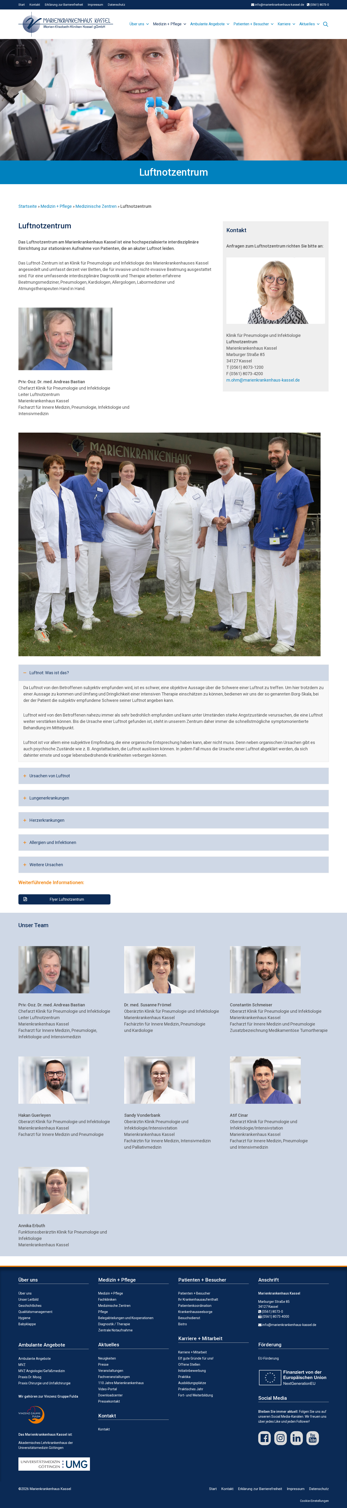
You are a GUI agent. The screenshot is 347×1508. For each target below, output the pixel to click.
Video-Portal (107, 1389)
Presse (103, 1364)
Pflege (103, 1312)
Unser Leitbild (28, 1299)
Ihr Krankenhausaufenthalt (198, 1299)
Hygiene (24, 1318)
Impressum (95, 4)
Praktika (184, 1377)
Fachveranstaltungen (114, 1377)
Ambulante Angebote (207, 24)
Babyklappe (27, 1324)
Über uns (137, 24)
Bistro (182, 1324)
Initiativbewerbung (192, 1371)
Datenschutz (116, 4)
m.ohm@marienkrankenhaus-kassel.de (263, 380)
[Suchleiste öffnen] (325, 23)
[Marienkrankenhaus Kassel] (67, 24)
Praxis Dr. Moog (29, 1377)
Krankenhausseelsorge (195, 1312)
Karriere (284, 24)
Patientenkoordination (195, 1306)
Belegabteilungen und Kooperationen (125, 1318)
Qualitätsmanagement (35, 1312)
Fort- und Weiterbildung (195, 1395)
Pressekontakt (109, 1401)
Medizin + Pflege (167, 24)
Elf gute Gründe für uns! (195, 1358)
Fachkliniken (107, 1299)
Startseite (27, 206)
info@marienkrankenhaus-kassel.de (279, 4)
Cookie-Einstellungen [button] (314, 1501)
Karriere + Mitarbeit (192, 1352)
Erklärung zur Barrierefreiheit (64, 4)
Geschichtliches (30, 1306)
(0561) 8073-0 (319, 4)
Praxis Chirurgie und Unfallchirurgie (44, 1383)
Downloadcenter (110, 1395)
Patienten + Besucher (251, 24)
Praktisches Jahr (190, 1389)
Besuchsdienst (189, 1318)
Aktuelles (307, 24)
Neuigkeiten (107, 1358)
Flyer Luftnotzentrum (67, 899)
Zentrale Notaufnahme (115, 1330)
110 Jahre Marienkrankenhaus (121, 1383)
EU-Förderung (268, 1358)
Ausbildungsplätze (192, 1383)
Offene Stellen (189, 1364)
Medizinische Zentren (96, 206)
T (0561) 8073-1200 (244, 367)
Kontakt (35, 4)
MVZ (21, 1365)
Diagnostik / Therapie (114, 1324)
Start (21, 4)
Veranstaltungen (110, 1371)
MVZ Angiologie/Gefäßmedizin (41, 1371)
